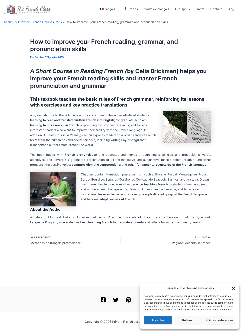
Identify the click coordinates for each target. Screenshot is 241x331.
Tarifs (200, 9)
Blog (231, 9)
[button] (233, 288)
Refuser (187, 320)
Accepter (157, 320)
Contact (216, 9)
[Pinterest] (128, 300)
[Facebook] (103, 300)
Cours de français (156, 9)
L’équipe (181, 9)
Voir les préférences (219, 320)
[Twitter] (116, 300)
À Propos (131, 9)
